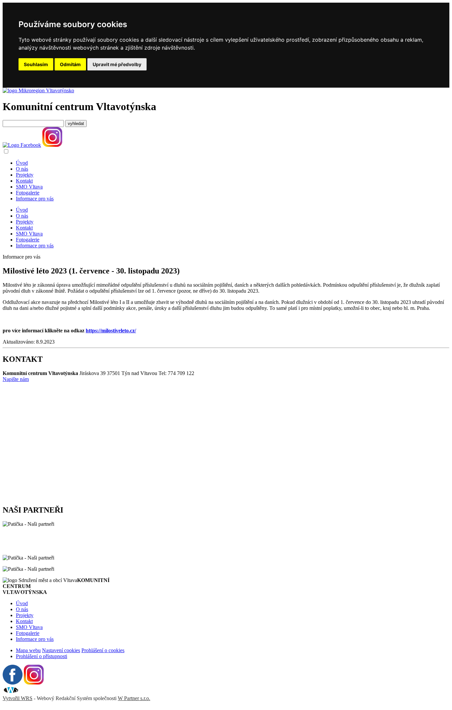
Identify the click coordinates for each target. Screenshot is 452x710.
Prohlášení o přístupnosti (41, 656)
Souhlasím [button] (36, 64)
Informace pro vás (35, 198)
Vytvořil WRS (17, 698)
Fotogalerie (27, 192)
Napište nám (16, 379)
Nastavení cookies (61, 650)
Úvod (22, 163)
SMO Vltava (29, 186)
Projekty (24, 175)
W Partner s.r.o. (134, 698)
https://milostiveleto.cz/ (111, 330)
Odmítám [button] (70, 64)
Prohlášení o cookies (102, 650)
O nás (22, 169)
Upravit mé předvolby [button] (117, 64)
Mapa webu (28, 650)
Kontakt (24, 181)
